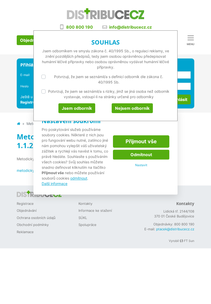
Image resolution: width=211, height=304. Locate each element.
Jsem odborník (77, 108)
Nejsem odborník (132, 108)
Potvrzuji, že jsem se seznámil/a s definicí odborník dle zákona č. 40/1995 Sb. (108, 79)
